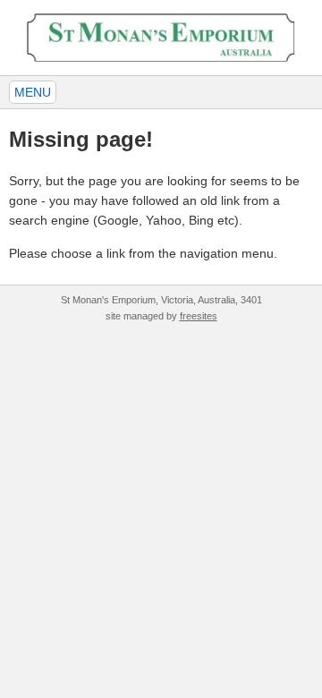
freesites (198, 316)
